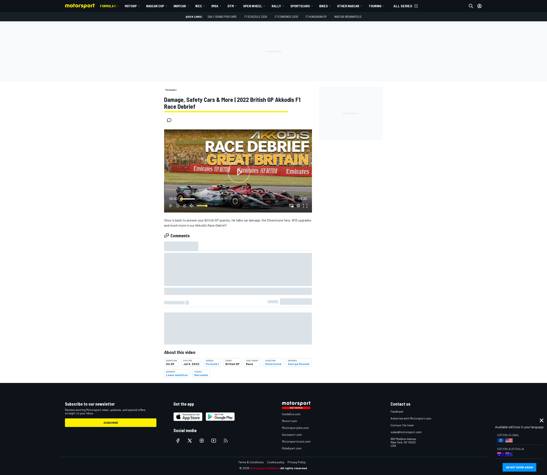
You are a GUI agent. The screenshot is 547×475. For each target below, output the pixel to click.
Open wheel (252, 6)
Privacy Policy (297, 462)
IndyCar (180, 6)
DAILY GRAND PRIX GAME (222, 16)
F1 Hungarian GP (316, 16)
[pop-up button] (298, 205)
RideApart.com (291, 448)
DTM (231, 6)
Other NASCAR (348, 6)
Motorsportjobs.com (295, 428)
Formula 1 (107, 6)
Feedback (397, 411)
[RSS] (225, 440)
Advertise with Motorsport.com (411, 418)
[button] (239, 171)
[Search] (471, 6)
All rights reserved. (294, 468)
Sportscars (300, 6)
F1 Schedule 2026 (255, 16)
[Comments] (170, 120)
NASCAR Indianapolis (348, 16)
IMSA (214, 6)
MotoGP (131, 6)
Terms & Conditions (251, 462)
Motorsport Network (265, 468)
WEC (198, 6)
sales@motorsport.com (406, 432)
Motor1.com (289, 421)
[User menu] (479, 6)
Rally (276, 6)
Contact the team (402, 425)
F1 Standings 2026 (286, 16)
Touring (375, 6)
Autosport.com (292, 434)
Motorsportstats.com (296, 441)
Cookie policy (275, 462)
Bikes (323, 6)
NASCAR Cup (155, 6)
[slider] (238, 199)
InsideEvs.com (291, 414)
